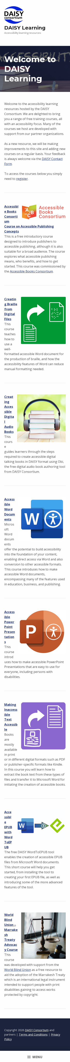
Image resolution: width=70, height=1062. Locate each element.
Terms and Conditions (33, 1034)
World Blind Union (17, 970)
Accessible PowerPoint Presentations (9, 627)
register (22, 179)
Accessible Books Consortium (31, 271)
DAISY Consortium (37, 1030)
